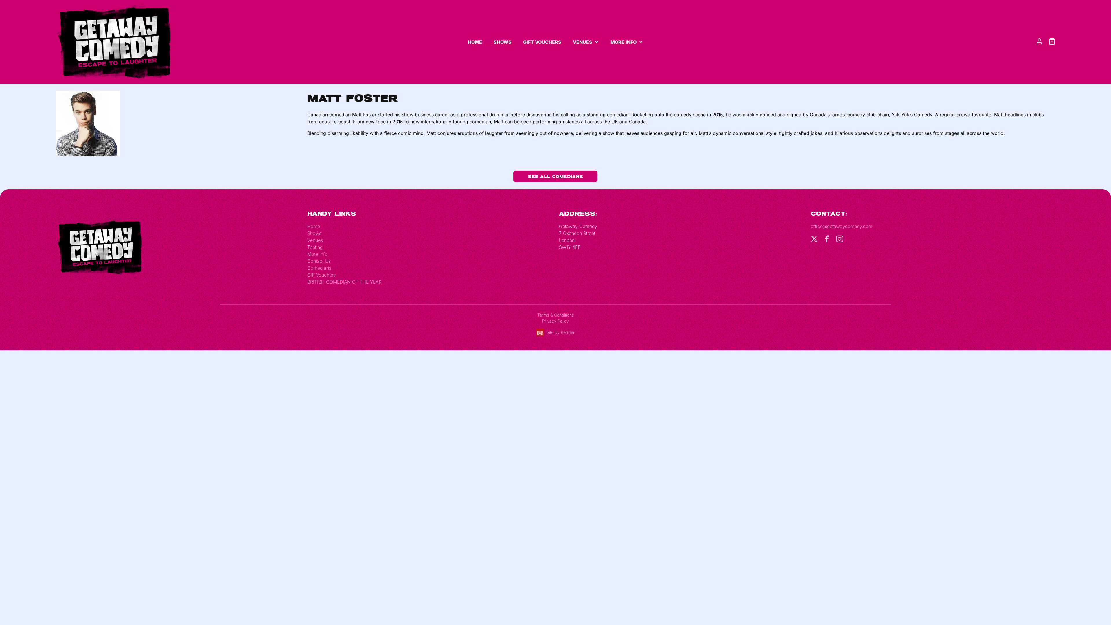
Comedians (319, 268)
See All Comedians (555, 176)
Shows (503, 42)
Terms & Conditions (555, 314)
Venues (582, 42)
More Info (623, 42)
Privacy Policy (555, 321)
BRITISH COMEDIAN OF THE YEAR (344, 282)
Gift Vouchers (542, 42)
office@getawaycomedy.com (841, 226)
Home (475, 42)
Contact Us (319, 261)
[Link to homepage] (113, 41)
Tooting (315, 247)
